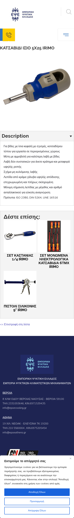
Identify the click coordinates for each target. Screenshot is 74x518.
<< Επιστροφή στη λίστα (15, 324)
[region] (37, 486)
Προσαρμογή (37, 501)
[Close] (70, 458)
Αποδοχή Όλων (37, 492)
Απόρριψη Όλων (37, 510)
